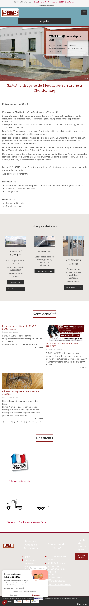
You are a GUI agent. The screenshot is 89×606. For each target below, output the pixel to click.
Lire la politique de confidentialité (14, 588)
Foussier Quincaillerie (68, 598)
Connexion (82, 604)
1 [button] (84, 78)
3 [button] (87, 78)
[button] (4, 602)
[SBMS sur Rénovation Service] (35, 601)
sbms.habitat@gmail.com (59, 584)
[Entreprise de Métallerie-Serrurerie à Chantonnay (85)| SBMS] (10, 13)
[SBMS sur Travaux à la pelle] (26, 601)
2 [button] (85, 78)
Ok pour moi (36, 595)
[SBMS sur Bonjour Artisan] (18, 601)
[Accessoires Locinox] (73, 246)
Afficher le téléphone (45, 5)
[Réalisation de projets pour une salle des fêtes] (22, 381)
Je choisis (13, 595)
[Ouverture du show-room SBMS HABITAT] (66, 333)
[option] (44, 54)
